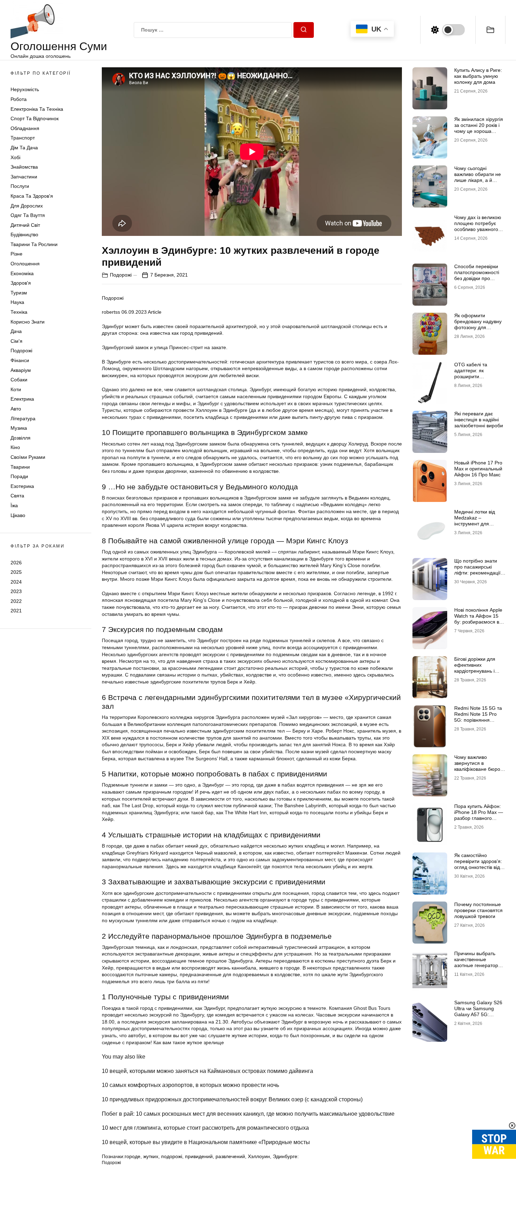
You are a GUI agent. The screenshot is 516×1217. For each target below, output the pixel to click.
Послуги (20, 186)
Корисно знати (28, 322)
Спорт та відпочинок (35, 118)
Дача (16, 331)
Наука (17, 302)
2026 (16, 562)
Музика (19, 428)
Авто (16, 409)
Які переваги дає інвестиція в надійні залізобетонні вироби (478, 419)
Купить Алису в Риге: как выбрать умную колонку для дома (478, 76)
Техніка (19, 312)
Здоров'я (21, 283)
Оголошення (25, 263)
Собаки (19, 379)
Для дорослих (27, 206)
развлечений (230, 1156)
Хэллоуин (259, 1156)
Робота (19, 99)
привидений (199, 1156)
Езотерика (22, 486)
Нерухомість (25, 89)
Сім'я (16, 341)
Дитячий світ (25, 225)
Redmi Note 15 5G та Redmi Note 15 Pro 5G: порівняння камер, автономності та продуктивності (478, 719)
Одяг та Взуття (28, 215)
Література (23, 418)
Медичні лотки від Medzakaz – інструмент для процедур (474, 520)
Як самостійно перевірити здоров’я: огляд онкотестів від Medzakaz (478, 864)
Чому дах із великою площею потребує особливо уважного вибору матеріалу (477, 226)
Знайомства (24, 167)
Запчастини (24, 176)
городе (132, 1156)
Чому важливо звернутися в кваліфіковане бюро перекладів (477, 765)
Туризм (19, 292)
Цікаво (18, 515)
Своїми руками (28, 457)
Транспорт (23, 138)
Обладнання (25, 128)
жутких (150, 1156)
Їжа (14, 505)
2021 (16, 610)
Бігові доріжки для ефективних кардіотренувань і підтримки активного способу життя (477, 670)
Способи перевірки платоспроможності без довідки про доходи (476, 275)
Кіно (15, 447)
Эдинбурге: (286, 1156)
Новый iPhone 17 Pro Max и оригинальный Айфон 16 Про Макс (478, 468)
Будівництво (24, 234)
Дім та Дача (24, 147)
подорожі (171, 1156)
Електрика (22, 399)
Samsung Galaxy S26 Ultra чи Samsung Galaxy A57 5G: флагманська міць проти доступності (478, 1014)
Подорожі (21, 350)
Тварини (20, 467)
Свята (17, 495)
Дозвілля (21, 438)
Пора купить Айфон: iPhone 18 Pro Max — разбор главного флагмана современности (478, 817)
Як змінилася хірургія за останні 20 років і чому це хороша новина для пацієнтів (478, 128)
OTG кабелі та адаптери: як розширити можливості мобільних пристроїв (479, 376)
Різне (16, 254)
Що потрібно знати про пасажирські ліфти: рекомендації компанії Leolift (477, 569)
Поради (19, 476)
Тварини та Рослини (34, 244)
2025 (16, 572)
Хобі (15, 157)
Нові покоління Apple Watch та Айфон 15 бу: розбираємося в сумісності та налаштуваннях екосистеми (478, 624)
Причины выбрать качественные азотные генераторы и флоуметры (478, 962)
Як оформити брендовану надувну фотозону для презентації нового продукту (478, 327)
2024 (16, 582)
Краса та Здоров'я (32, 196)
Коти (16, 389)
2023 (16, 591)
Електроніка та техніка (37, 109)
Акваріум (21, 370)
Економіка (22, 273)
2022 (16, 601)
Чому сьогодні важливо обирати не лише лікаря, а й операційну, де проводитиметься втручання (477, 182)
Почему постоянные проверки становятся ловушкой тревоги (478, 910)
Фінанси (20, 360)
